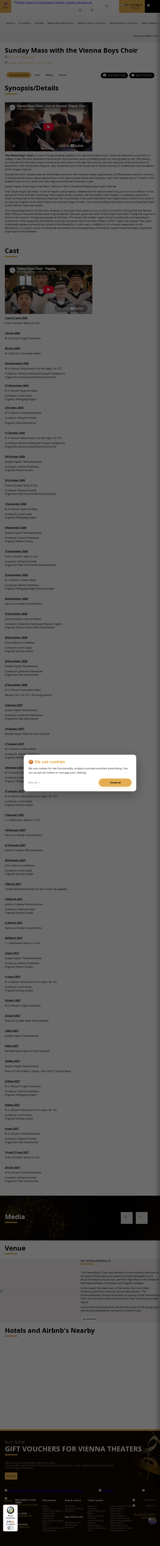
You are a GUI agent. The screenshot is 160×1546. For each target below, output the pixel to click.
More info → (34, 782)
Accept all (115, 782)
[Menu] (16, 1506)
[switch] (10, 1528)
